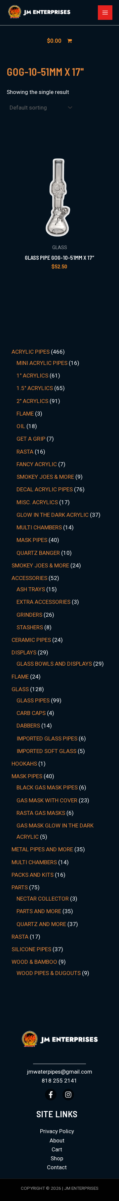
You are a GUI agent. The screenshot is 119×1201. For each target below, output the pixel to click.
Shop (57, 1158)
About (57, 1140)
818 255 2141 (59, 1080)
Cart (57, 1149)
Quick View (59, 233)
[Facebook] (51, 1094)
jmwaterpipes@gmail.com (59, 1071)
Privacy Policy (57, 1131)
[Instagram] (68, 1094)
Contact (57, 1167)
